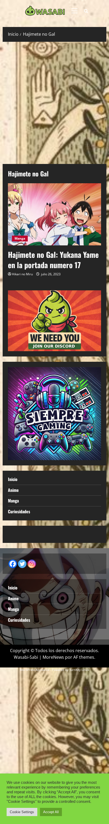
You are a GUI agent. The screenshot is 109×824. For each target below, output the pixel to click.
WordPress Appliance (34, 670)
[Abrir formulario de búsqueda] (86, 11)
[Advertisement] (54, 101)
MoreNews (53, 657)
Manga (20, 238)
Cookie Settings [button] (22, 812)
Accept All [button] (51, 812)
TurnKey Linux (79, 670)
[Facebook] (12, 564)
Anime (13, 490)
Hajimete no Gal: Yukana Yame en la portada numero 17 (53, 259)
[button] (74, 10)
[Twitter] (22, 564)
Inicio (12, 479)
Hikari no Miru (22, 274)
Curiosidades (19, 511)
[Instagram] (32, 564)
